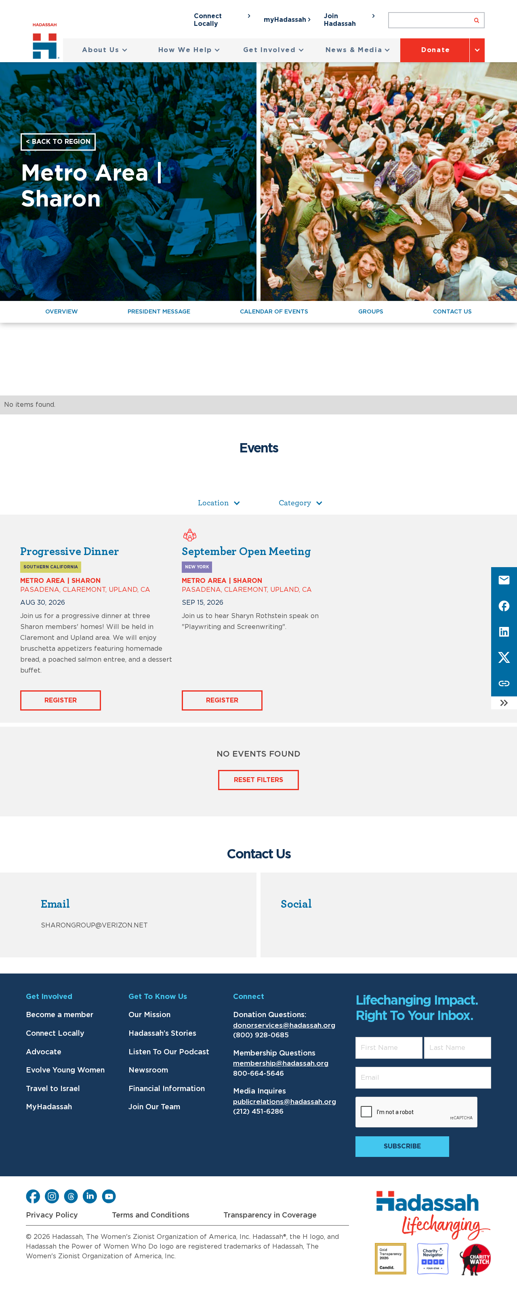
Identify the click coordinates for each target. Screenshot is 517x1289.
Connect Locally (55, 1033)
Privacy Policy (52, 1215)
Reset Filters (258, 780)
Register (60, 700)
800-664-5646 (258, 1073)
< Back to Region (58, 142)
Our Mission (149, 1015)
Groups (370, 312)
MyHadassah (49, 1107)
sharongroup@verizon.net (94, 925)
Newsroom (148, 1070)
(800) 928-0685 (261, 1035)
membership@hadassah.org (280, 1063)
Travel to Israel (53, 1089)
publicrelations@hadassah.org (284, 1101)
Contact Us (452, 312)
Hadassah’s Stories (162, 1033)
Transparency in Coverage (270, 1215)
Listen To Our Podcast (168, 1052)
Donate (435, 50)
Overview (61, 312)
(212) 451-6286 (258, 1111)
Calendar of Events (274, 312)
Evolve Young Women (65, 1070)
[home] (48, 42)
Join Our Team (154, 1107)
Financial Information (166, 1089)
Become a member (59, 1015)
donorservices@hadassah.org (284, 1025)
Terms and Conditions (150, 1215)
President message (159, 312)
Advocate (43, 1052)
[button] (105, 50)
